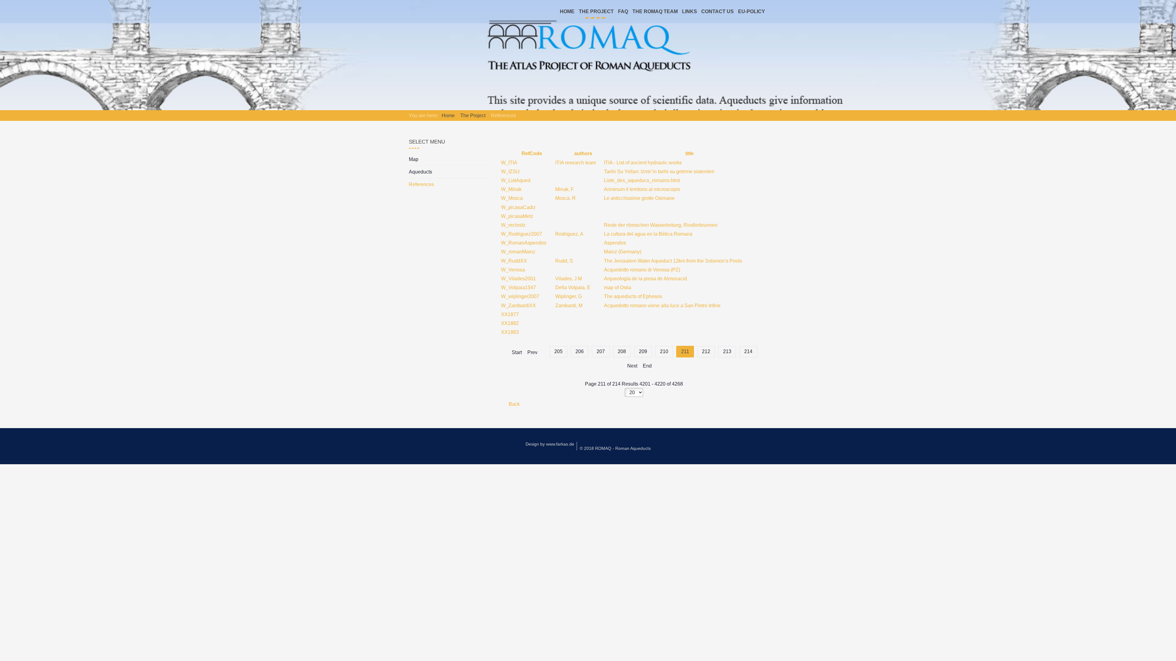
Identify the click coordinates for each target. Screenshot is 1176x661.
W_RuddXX (514, 260)
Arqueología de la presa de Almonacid (645, 278)
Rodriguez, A (569, 234)
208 (622, 351)
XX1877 (510, 314)
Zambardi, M (568, 305)
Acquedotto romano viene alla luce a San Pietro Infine (662, 305)
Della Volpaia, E (572, 287)
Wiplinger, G (568, 296)
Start (517, 352)
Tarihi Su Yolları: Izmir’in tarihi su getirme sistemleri (659, 171)
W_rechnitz (513, 225)
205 (558, 351)
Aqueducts (420, 171)
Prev (532, 352)
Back (513, 404)
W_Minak (511, 189)
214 (748, 351)
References (421, 184)
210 (664, 351)
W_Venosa (513, 269)
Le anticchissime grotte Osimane (639, 198)
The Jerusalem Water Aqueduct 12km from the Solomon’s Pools (673, 260)
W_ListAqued (515, 180)
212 (706, 351)
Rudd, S (564, 260)
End (647, 365)
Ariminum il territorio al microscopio (642, 189)
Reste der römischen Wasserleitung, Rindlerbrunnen (661, 225)
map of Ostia (617, 287)
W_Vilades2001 (518, 278)
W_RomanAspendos (523, 242)
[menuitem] (567, 12)
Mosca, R (565, 198)
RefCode (531, 153)
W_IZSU (510, 171)
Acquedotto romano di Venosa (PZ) (642, 269)
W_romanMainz (518, 251)
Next (632, 365)
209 (643, 351)
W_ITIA (509, 162)
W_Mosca (512, 198)
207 (601, 351)
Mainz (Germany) (622, 251)
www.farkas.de (560, 444)
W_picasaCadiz (518, 207)
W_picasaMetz (517, 216)
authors (582, 153)
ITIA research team (575, 162)
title (688, 153)
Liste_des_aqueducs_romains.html (642, 180)
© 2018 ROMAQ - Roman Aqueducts (615, 448)
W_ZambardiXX (518, 305)
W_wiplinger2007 (520, 296)
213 (727, 351)
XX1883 (510, 332)
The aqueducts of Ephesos (633, 296)
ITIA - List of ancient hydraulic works (643, 162)
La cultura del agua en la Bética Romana (648, 234)
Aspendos (615, 242)
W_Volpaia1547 (518, 287)
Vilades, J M (568, 278)
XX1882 (510, 323)
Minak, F (564, 189)
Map (413, 159)
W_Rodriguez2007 (521, 234)
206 (579, 351)
